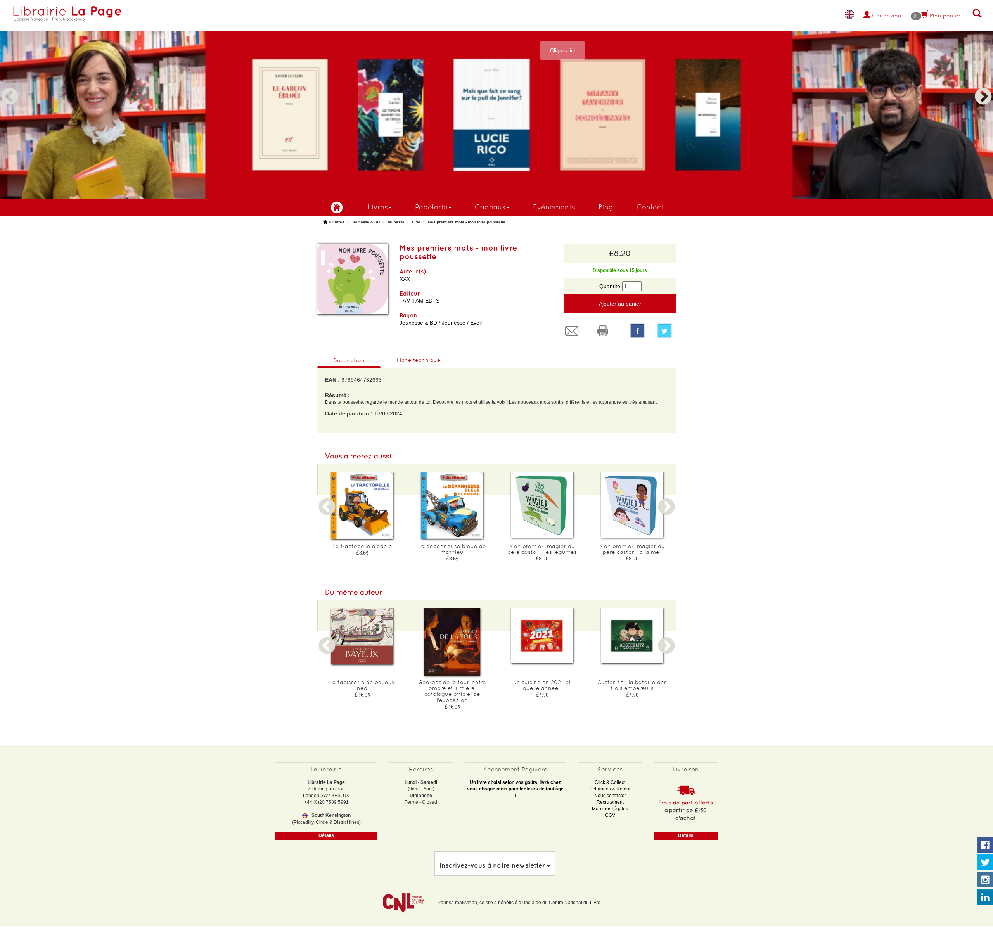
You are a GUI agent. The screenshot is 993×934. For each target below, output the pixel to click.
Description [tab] (349, 360)
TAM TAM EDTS (419, 300)
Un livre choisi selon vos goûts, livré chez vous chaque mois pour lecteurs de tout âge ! (515, 789)
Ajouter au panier (620, 304)
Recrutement (610, 802)
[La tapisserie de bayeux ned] (362, 636)
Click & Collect (610, 782)
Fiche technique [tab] (419, 360)
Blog (606, 207)
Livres (378, 207)
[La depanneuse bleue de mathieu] (452, 505)
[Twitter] (666, 331)
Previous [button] (9, 87)
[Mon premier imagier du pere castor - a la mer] (632, 505)
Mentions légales (610, 808)
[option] (496, 99)
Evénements (554, 207)
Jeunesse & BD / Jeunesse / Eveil (441, 323)
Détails (326, 835)
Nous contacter (610, 795)
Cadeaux (490, 207)
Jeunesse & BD (366, 222)
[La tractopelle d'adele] (362, 505)
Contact (650, 207)
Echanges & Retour (610, 789)
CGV (610, 815)
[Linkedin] (985, 897)
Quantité (609, 286)
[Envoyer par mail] (573, 331)
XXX (405, 279)
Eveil (416, 222)
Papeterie (431, 207)
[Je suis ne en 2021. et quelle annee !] (542, 635)
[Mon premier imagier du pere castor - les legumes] (542, 505)
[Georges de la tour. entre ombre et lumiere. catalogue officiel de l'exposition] (452, 642)
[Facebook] (637, 331)
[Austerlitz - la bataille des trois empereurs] (632, 635)
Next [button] (983, 87)
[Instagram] (985, 880)
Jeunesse (396, 222)
